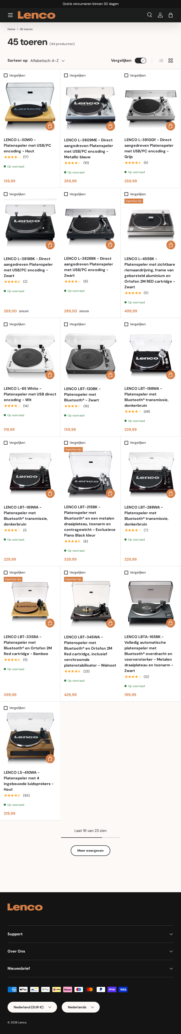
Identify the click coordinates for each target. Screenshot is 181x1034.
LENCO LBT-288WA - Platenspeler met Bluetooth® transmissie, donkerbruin (146, 516)
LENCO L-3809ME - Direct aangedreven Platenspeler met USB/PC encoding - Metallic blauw (88, 148)
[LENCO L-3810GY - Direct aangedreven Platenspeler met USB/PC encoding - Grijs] (150, 106)
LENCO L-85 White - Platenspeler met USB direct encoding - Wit (30, 394)
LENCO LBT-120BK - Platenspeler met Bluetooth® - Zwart (82, 394)
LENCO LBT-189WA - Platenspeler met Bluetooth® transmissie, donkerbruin (26, 516)
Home (11, 29)
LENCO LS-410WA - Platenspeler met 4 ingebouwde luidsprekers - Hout (29, 781)
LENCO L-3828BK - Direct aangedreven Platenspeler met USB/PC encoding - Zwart (88, 267)
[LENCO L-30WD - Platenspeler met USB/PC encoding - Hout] (30, 106)
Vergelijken (121, 60)
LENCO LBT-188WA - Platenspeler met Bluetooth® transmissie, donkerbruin (146, 397)
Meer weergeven (90, 850)
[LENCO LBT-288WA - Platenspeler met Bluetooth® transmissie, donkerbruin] (150, 473)
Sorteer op (18, 60)
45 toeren (26, 29)
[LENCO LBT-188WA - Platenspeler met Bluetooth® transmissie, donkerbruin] (150, 355)
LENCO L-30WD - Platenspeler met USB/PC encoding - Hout (27, 145)
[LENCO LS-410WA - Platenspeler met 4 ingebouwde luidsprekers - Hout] (30, 738)
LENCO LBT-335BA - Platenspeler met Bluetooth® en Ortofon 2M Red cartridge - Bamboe (28, 645)
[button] (170, 15)
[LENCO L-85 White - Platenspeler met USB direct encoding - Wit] (30, 355)
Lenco (22, 1022)
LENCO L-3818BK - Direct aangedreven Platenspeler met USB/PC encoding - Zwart (28, 267)
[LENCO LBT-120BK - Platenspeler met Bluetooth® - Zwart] (90, 355)
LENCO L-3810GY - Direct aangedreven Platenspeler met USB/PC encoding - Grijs (148, 148)
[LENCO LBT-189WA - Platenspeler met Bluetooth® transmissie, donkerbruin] (30, 473)
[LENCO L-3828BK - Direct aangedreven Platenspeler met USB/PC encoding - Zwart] (90, 225)
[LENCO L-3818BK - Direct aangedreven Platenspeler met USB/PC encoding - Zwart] (30, 225)
